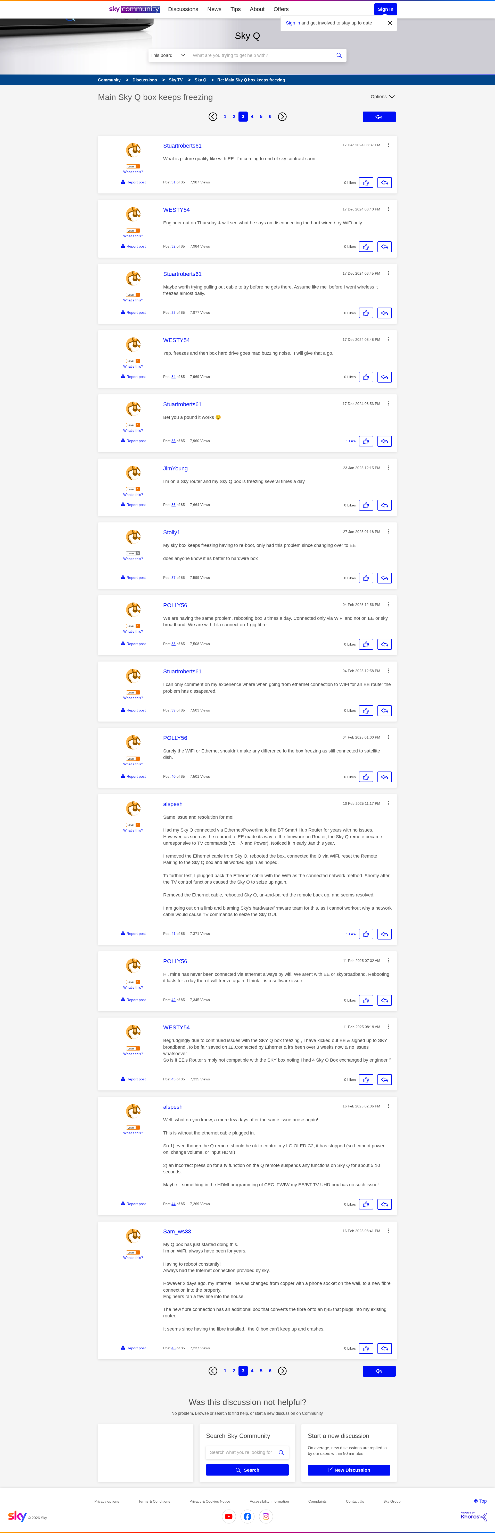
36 (173, 505)
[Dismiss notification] (390, 23)
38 (173, 644)
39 (173, 710)
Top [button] (483, 1501)
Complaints (317, 1501)
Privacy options (106, 1501)
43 (173, 1079)
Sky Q (247, 35)
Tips (235, 9)
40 (173, 776)
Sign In (385, 9)
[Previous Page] (213, 117)
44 (173, 1204)
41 (173, 933)
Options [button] (379, 96)
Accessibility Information (269, 1501)
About (257, 9)
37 (173, 577)
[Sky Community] (134, 9)
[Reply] (384, 182)
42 (173, 1000)
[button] (388, 144)
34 (173, 377)
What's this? (133, 172)
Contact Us (355, 1501)
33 (173, 312)
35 (173, 441)
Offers (281, 9)
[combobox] (260, 55)
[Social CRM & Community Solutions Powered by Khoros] (474, 1516)
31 (173, 182)
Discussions (183, 9)
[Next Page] (282, 117)
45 (173, 1348)
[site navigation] (101, 9)
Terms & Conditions (154, 1501)
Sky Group (392, 1501)
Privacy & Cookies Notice (209, 1501)
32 (173, 246)
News (214, 9)
